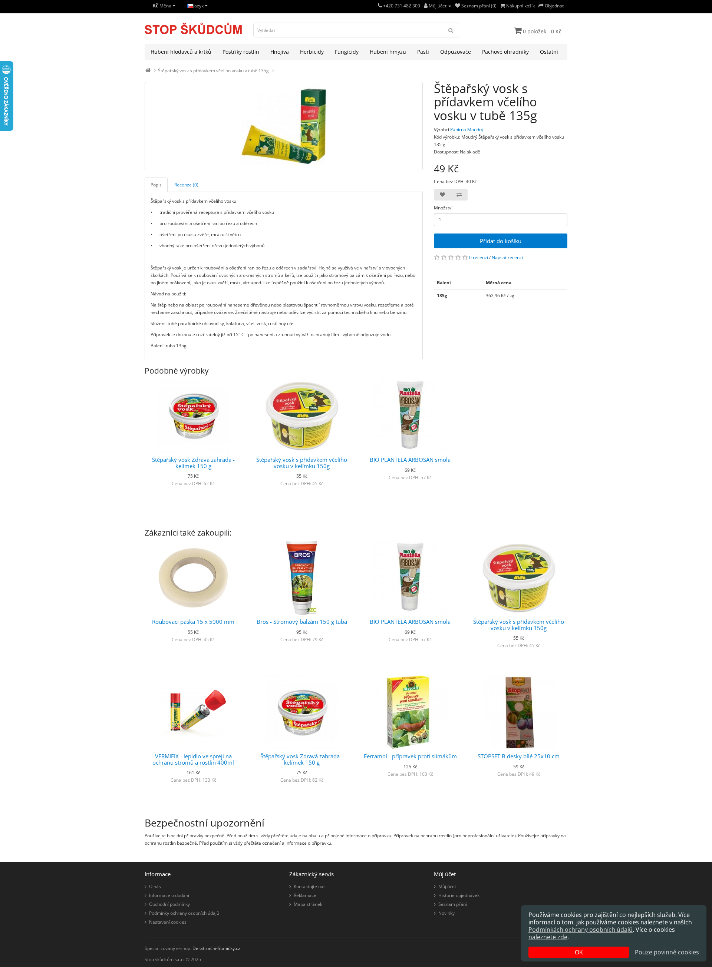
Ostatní (549, 51)
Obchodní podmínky (169, 904)
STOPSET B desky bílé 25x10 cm (519, 756)
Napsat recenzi (507, 257)
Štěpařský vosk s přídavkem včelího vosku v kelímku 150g (301, 463)
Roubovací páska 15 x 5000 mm (193, 621)
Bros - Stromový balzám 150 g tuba (302, 621)
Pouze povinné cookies (667, 952)
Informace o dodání (169, 895)
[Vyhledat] (451, 30)
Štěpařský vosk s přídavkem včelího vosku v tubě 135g (213, 70)
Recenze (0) (186, 185)
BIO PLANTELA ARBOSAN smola (410, 459)
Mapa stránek (308, 904)
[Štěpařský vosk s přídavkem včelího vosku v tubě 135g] (284, 126)
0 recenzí (478, 257)
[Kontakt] (380, 6)
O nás (155, 886)
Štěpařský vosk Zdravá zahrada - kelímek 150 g (193, 463)
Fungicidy (347, 51)
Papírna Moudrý (466, 129)
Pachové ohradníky (505, 51)
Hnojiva (279, 51)
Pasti (423, 51)
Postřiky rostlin (240, 51)
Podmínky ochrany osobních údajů (184, 913)
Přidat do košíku (500, 241)
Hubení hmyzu (388, 51)
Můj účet (447, 886)
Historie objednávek (458, 895)
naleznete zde (547, 937)
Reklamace (305, 895)
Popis (156, 185)
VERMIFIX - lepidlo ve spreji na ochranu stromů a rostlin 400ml (193, 759)
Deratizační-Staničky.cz (216, 948)
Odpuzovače (455, 51)
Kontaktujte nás (310, 886)
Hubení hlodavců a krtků (181, 51)
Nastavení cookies (168, 922)
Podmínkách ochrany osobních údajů (580, 929)
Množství (443, 208)
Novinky (446, 913)
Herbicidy (312, 51)
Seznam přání (452, 904)
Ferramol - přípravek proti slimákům (410, 756)
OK (579, 952)
